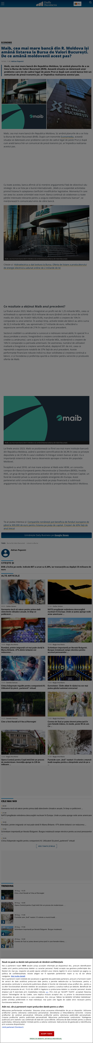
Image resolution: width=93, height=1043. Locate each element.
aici (47, 992)
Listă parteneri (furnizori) (12, 1027)
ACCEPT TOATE (46, 1034)
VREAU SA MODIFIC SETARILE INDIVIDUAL (46, 1038)
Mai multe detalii (18, 976)
